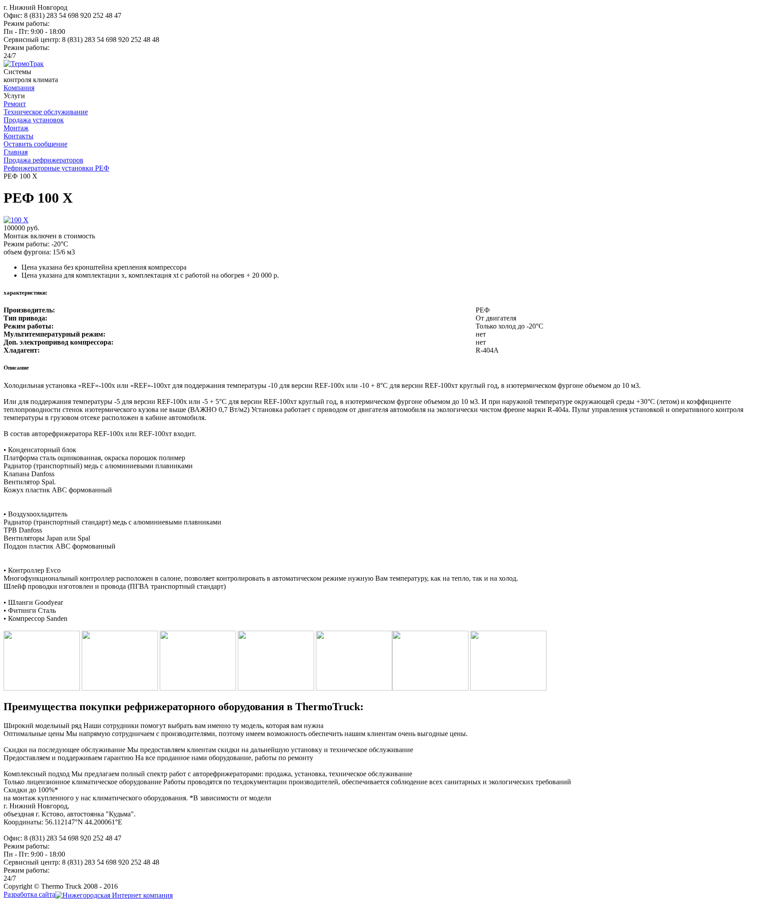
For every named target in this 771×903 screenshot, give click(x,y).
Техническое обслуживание (46, 112)
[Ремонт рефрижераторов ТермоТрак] (24, 63)
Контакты (18, 136)
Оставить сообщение (35, 144)
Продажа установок (34, 120)
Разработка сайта (29, 894)
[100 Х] (16, 220)
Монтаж (16, 128)
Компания (19, 88)
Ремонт (15, 104)
